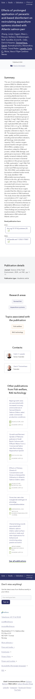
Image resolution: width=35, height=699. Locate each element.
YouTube (17, 690)
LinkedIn (6, 688)
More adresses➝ (7, 643)
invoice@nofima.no (7, 626)
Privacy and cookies (8, 661)
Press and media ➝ (7, 647)
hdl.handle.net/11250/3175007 (17, 239)
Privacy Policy (6, 656)
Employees (5, 652)
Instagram (13, 688)
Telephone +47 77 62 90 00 (11, 617)
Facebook (22, 688)
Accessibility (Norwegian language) (13, 666)
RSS (2, 670)
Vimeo (29, 688)
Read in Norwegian (19, 65)
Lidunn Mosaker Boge (25, 684)
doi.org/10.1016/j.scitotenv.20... (17, 228)
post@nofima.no (7, 622)
